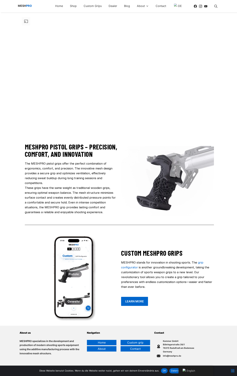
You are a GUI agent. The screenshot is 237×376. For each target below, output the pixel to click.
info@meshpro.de (172, 355)
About (102, 348)
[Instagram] (200, 6)
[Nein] (232, 371)
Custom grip (135, 342)
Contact (135, 348)
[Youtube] (205, 6)
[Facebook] (195, 6)
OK (164, 370)
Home (102, 342)
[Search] (215, 6)
